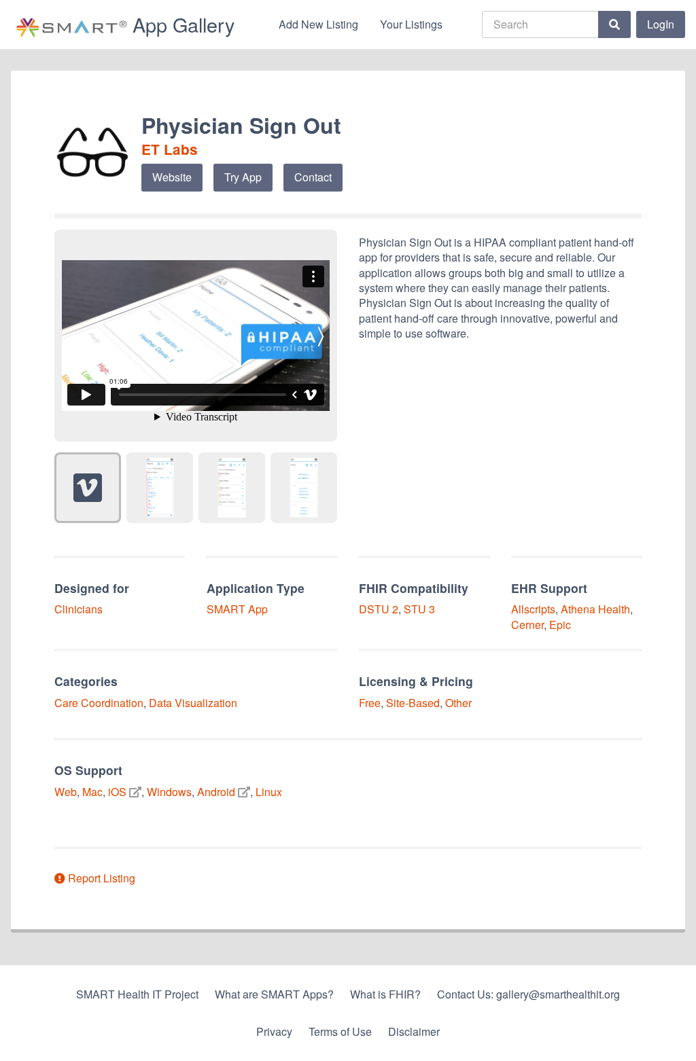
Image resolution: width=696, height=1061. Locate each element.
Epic (560, 624)
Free (370, 703)
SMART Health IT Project (137, 994)
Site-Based (413, 703)
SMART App (237, 609)
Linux (269, 791)
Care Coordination (98, 703)
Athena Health (595, 609)
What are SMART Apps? (274, 994)
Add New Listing (318, 24)
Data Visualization (193, 703)
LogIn (660, 24)
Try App (243, 177)
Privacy (274, 1031)
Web (65, 791)
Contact (313, 177)
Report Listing (100, 878)
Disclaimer (414, 1031)
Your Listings (411, 24)
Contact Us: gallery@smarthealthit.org (528, 994)
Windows (169, 791)
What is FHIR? (385, 994)
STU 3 (419, 609)
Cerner (527, 624)
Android (216, 791)
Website (172, 177)
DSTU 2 (378, 609)
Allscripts (533, 609)
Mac (92, 791)
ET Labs (169, 149)
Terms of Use (340, 1031)
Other (458, 703)
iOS (117, 791)
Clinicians (78, 609)
